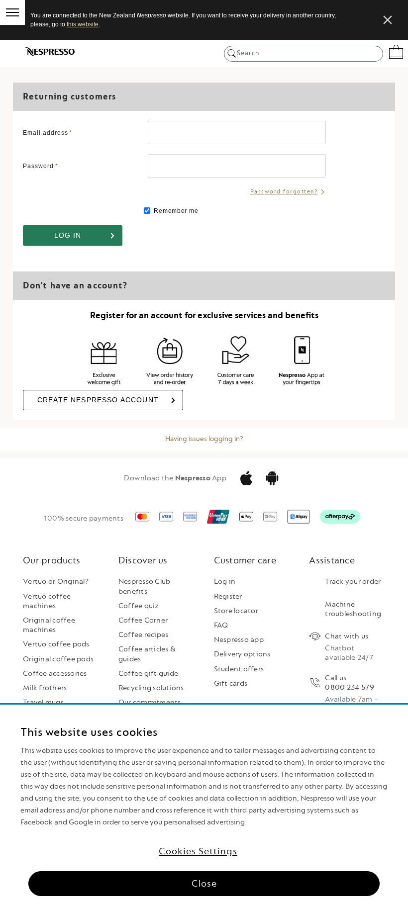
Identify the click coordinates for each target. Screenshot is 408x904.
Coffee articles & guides (147, 653)
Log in (225, 581)
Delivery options (242, 654)
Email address (47, 132)
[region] (204, 804)
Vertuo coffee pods (56, 644)
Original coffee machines (49, 625)
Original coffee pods (58, 659)
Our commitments (149, 702)
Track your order (353, 581)
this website (83, 24)
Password (40, 166)
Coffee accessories (55, 673)
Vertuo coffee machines (47, 601)
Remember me (175, 210)
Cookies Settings (198, 851)
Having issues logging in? (204, 439)
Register (228, 596)
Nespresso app (239, 639)
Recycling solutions (151, 688)
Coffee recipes (143, 634)
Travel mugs (43, 702)
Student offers (239, 669)
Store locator (236, 611)
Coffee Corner (143, 620)
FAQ (221, 625)
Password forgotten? (284, 191)
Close (204, 884)
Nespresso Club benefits (144, 586)
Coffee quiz (138, 606)
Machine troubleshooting (353, 609)
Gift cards (231, 683)
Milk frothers (45, 688)
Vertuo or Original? (56, 581)
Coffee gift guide (148, 673)
